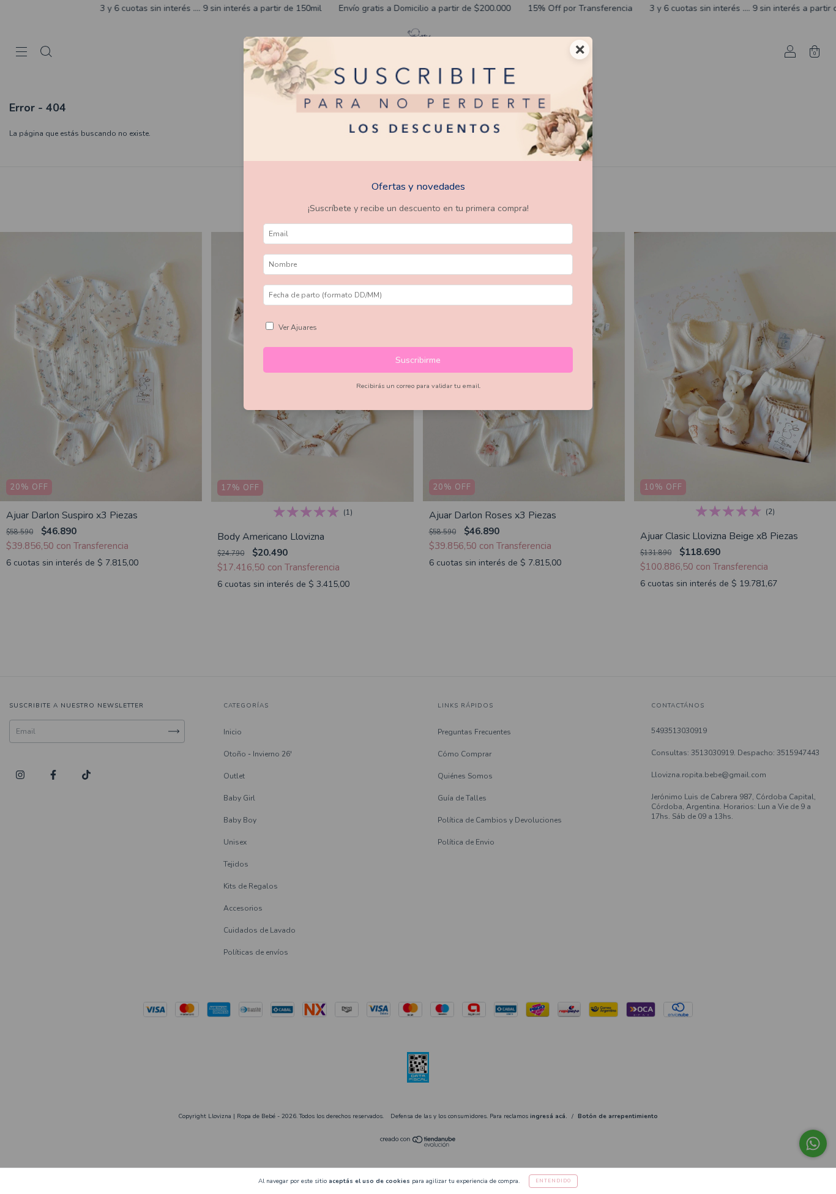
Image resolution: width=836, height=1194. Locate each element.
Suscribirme (418, 360)
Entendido (553, 1180)
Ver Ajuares (297, 327)
